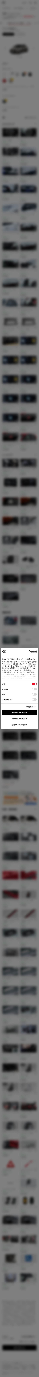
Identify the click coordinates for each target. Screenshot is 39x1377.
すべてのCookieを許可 (19, 712)
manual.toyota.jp (27, 661)
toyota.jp (16, 661)
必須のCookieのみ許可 (19, 725)
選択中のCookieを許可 (19, 718)
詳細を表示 (29, 706)
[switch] (34, 689)
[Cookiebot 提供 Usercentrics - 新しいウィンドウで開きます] (28, 651)
